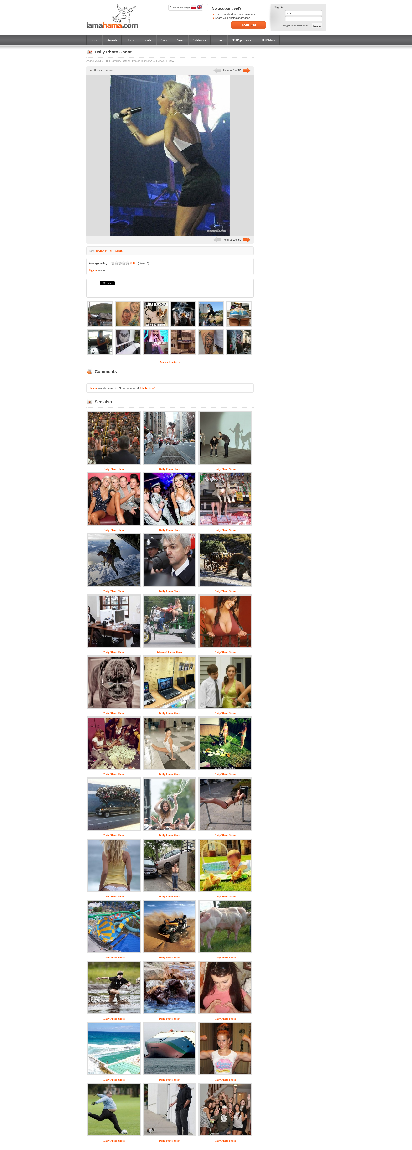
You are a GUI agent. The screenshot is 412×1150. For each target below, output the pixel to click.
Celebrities (199, 39)
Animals (112, 39)
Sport (180, 39)
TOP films (268, 40)
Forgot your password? (295, 25)
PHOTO (110, 250)
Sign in (93, 270)
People (147, 39)
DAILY (100, 250)
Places (130, 39)
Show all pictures (103, 70)
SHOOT (120, 250)
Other (219, 39)
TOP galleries (241, 40)
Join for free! (147, 388)
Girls (94, 39)
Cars (164, 39)
